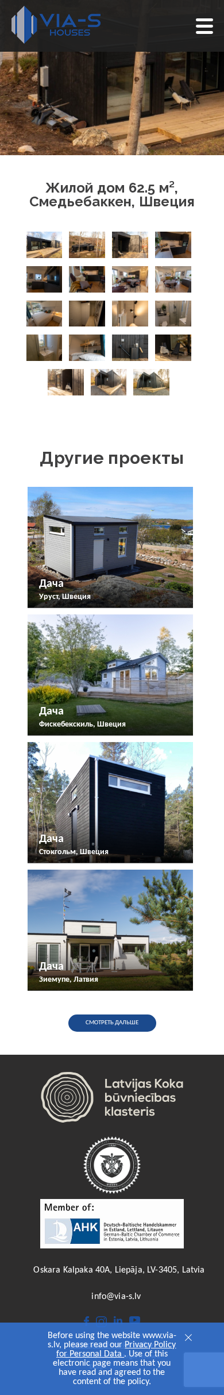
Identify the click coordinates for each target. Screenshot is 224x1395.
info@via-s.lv (116, 1296)
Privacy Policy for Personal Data (116, 1349)
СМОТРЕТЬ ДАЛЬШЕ (112, 1023)
